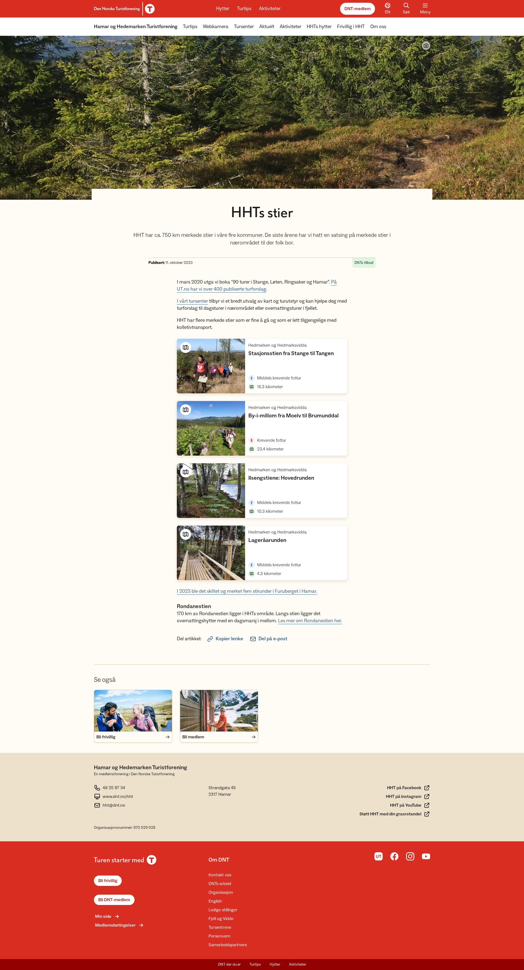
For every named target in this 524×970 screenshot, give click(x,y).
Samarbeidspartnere (228, 945)
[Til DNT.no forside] (123, 9)
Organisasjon (221, 892)
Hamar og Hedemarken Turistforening (135, 26)
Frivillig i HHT (351, 26)
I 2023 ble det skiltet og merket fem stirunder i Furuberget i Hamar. (247, 591)
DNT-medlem (357, 8)
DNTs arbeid (220, 883)
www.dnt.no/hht (118, 796)
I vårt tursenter (192, 301)
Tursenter (244, 26)
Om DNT (219, 859)
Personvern (219, 936)
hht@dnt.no (114, 805)
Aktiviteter (270, 8)
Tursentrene (220, 927)
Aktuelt (266, 26)
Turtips (244, 8)
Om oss (378, 26)
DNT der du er (229, 964)
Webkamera (215, 26)
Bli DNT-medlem (114, 900)
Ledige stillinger (223, 910)
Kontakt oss (220, 875)
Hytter (222, 8)
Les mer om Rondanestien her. (310, 621)
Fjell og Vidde (221, 918)
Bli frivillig (107, 880)
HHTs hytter (319, 26)
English (215, 901)
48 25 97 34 (114, 788)
